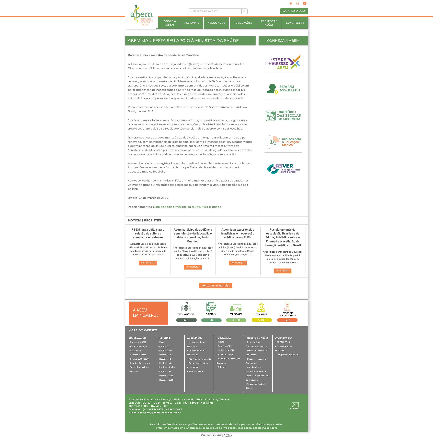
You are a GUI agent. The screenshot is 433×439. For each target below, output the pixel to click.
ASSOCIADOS (216, 23)
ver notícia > (148, 262)
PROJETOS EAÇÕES (269, 23)
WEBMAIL (295, 408)
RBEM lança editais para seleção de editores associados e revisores (148, 234)
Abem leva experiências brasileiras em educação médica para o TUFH (237, 234)
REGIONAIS (191, 23)
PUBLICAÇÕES (243, 23)
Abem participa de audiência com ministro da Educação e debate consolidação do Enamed (193, 236)
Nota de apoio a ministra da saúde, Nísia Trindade (187, 206)
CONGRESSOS (295, 23)
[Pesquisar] (244, 11)
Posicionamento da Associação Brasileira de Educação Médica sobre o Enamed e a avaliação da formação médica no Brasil (282, 238)
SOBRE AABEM (170, 23)
